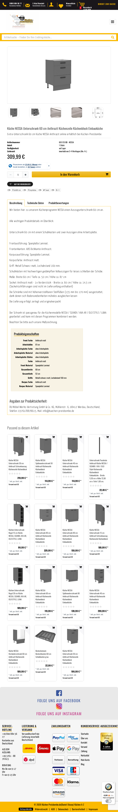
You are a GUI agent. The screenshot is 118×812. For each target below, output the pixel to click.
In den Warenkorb (70, 174)
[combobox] (59, 37)
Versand (84, 747)
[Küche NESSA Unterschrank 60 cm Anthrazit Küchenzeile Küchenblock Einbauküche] (45, 575)
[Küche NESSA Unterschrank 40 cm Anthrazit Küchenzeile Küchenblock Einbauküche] (72, 445)
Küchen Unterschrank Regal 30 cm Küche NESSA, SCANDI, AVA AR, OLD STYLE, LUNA (18, 595)
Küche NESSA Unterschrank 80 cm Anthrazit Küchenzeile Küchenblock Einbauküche (43, 535)
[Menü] (113, 783)
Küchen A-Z (79, 804)
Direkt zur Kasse (107, 3)
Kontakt (84, 743)
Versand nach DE (14, 484)
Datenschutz (63, 809)
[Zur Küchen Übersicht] (22, 21)
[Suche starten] (113, 37)
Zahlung (84, 751)
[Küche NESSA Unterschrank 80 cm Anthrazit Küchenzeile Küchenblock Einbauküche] (45, 515)
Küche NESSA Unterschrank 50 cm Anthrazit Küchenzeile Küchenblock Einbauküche (70, 656)
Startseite (84, 734)
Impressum (93, 809)
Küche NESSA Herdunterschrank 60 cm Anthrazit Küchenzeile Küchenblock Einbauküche (18, 656)
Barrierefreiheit (78, 809)
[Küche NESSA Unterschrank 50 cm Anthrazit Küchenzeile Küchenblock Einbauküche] (72, 636)
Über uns (84, 738)
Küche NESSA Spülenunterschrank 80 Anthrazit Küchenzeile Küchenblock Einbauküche (71, 596)
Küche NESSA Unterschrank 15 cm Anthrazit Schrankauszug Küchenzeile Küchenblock (99, 534)
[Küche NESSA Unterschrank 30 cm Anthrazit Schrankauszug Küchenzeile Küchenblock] (18, 445)
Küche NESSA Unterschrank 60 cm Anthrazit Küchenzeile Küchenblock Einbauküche (43, 596)
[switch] (108, 801)
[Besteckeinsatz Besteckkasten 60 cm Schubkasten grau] (45, 636)
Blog (82, 764)
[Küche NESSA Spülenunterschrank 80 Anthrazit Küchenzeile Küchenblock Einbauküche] (72, 575)
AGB (53, 809)
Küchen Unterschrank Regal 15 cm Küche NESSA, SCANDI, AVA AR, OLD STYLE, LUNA (18, 534)
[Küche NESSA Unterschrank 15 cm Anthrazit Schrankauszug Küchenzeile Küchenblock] (99, 515)
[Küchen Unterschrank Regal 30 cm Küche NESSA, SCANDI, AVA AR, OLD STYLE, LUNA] (18, 576)
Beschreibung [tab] (15, 203)
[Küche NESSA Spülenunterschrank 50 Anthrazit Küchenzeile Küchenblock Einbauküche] (45, 445)
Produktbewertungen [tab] (59, 203)
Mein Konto (85, 760)
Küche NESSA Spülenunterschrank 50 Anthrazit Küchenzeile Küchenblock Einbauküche (44, 466)
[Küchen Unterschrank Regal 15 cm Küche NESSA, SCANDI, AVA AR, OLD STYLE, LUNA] (18, 515)
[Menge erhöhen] (25, 175)
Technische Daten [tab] (35, 203)
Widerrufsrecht (41, 809)
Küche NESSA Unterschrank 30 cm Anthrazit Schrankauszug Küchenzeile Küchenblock (18, 465)
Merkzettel (85, 756)
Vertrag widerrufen (26, 809)
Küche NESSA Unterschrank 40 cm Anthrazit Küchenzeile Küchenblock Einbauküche (70, 466)
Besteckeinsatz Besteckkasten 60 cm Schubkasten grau (43, 653)
